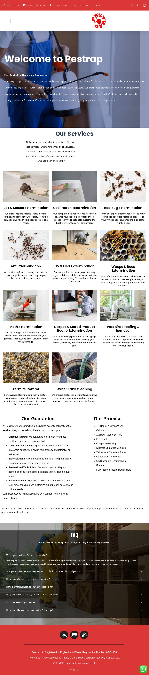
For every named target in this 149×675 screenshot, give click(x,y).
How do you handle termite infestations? (30, 587)
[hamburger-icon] (7, 21)
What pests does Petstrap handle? (26, 555)
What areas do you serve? (21, 602)
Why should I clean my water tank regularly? (32, 594)
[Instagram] (78, 670)
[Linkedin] (74, 670)
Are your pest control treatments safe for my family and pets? (43, 571)
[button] (74, 555)
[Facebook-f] (71, 670)
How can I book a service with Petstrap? (29, 610)
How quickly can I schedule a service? (28, 579)
